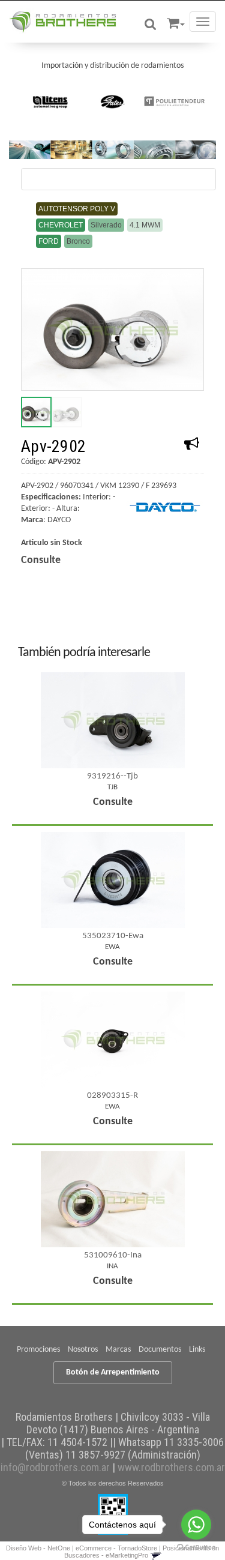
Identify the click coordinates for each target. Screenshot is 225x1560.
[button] (176, 21)
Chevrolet (60, 225)
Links (197, 1349)
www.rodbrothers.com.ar (171, 1467)
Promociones (38, 1349)
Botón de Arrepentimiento (113, 1372)
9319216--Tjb (112, 776)
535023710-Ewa (112, 936)
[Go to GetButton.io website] (196, 1548)
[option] (51, 101)
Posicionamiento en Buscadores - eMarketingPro (142, 1551)
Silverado (106, 225)
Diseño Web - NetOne (38, 1548)
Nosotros (83, 1349)
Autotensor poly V (76, 209)
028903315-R (112, 1095)
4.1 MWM (145, 225)
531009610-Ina (113, 1255)
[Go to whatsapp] (196, 1525)
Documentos (160, 1349)
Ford (48, 241)
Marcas (118, 1349)
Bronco (78, 241)
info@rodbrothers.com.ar (55, 1467)
